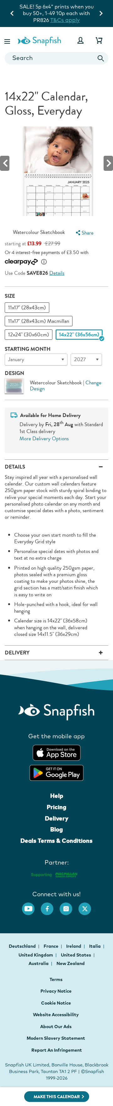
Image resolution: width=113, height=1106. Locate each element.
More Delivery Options (44, 438)
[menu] (84, 233)
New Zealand (70, 963)
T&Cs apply (65, 20)
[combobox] (56, 58)
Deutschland (23, 946)
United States (76, 955)
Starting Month (28, 349)
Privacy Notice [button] (56, 991)
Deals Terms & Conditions (56, 840)
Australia (39, 963)
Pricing (56, 807)
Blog (56, 829)
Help (56, 796)
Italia (95, 946)
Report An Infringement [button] (56, 1050)
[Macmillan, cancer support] (54, 874)
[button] (8, 40)
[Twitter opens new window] (87, 905)
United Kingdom (36, 955)
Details (56, 273)
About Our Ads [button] (56, 1026)
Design (14, 373)
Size (10, 296)
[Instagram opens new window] (69, 905)
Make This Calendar (57, 1096)
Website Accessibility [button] (56, 1014)
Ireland (74, 946)
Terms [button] (56, 979)
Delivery (56, 818)
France (51, 946)
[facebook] (50, 905)
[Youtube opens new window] (31, 905)
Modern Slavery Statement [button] (56, 1038)
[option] (27, 307)
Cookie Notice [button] (56, 1003)
